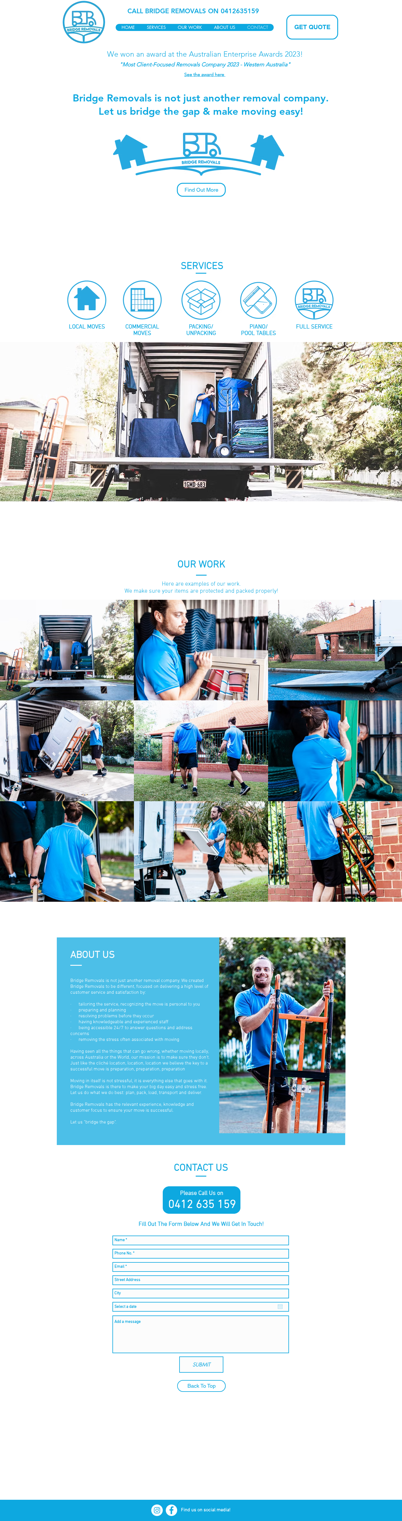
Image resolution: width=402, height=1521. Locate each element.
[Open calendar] (280, 1306)
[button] (87, 300)
